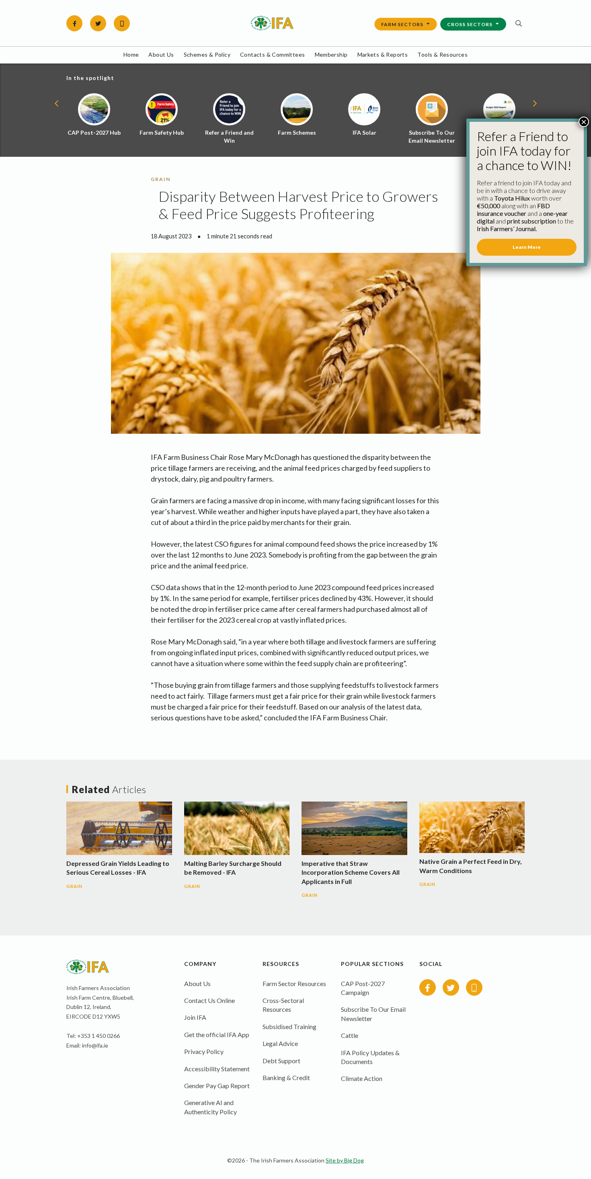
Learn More (527, 247)
